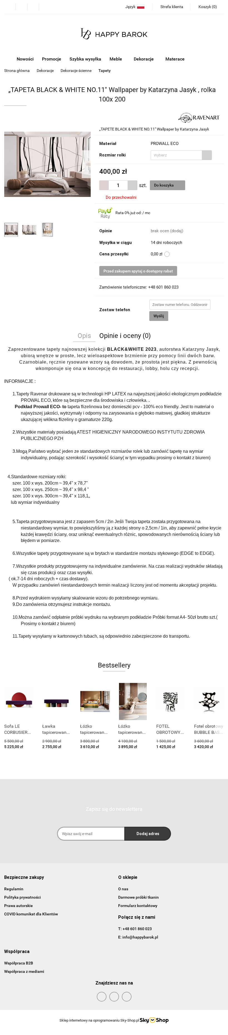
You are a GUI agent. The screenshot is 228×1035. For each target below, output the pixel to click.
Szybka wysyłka (85, 59)
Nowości (25, 59)
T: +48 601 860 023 (135, 929)
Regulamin (13, 889)
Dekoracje (144, 59)
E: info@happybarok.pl (138, 937)
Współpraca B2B (18, 963)
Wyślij (158, 316)
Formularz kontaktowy (137, 905)
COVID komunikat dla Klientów (31, 914)
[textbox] (176, 155)
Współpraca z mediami (24, 971)
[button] (207, 7)
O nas (123, 889)
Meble (116, 59)
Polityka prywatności (22, 897)
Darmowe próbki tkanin (138, 897)
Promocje (51, 59)
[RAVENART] (199, 117)
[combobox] (181, 155)
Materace (175, 59)
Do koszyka (164, 185)
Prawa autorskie (18, 905)
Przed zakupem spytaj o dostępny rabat (138, 271)
